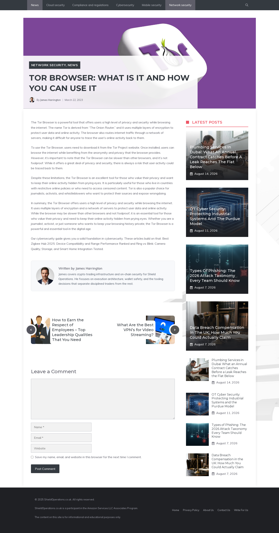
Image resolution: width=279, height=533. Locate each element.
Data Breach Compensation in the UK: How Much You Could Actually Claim (217, 332)
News (35, 5)
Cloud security (55, 5)
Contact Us (224, 510)
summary (40, 203)
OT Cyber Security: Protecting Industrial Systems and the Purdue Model (228, 400)
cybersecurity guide (49, 238)
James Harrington (50, 99)
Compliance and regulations (90, 5)
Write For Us (241, 510)
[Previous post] (31, 329)
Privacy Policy (191, 510)
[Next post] (174, 329)
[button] (247, 5)
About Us (208, 510)
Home (175, 510)
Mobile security (152, 5)
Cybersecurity (125, 5)
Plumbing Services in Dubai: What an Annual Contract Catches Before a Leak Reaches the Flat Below (216, 157)
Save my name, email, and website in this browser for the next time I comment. (88, 457)
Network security (180, 5)
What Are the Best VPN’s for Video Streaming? (135, 330)
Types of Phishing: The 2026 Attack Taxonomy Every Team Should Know (215, 275)
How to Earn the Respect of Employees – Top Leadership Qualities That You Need (72, 330)
